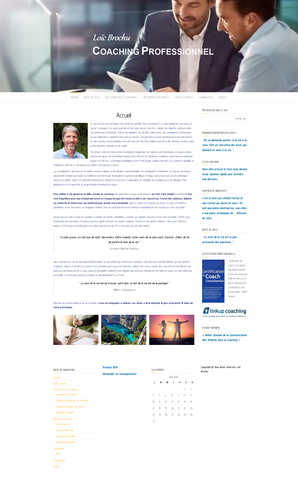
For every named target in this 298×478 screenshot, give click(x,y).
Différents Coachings (155, 97)
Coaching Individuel (64, 430)
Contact (222, 97)
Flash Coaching (63, 424)
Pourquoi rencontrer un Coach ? (70, 406)
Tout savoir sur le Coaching (121, 97)
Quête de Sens (92, 97)
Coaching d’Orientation (65, 442)
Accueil (75, 97)
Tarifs (58, 453)
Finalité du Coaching (65, 412)
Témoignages (206, 97)
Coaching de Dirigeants (66, 436)
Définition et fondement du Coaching (72, 400)
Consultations (183, 97)
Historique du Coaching (66, 394)
